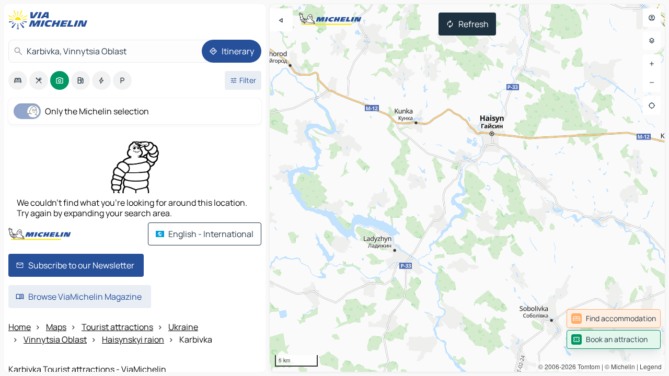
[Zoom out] (652, 82)
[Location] (652, 105)
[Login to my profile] (652, 17)
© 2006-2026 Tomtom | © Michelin (586, 366)
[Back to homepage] (50, 19)
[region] (467, 188)
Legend (651, 366)
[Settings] (652, 40)
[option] (17, 80)
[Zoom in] (652, 63)
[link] (614, 318)
